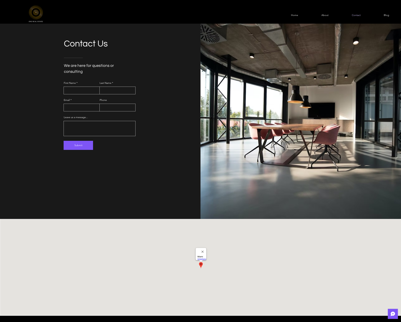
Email (67, 100)
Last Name (105, 83)
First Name (70, 83)
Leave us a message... (76, 117)
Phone (103, 100)
